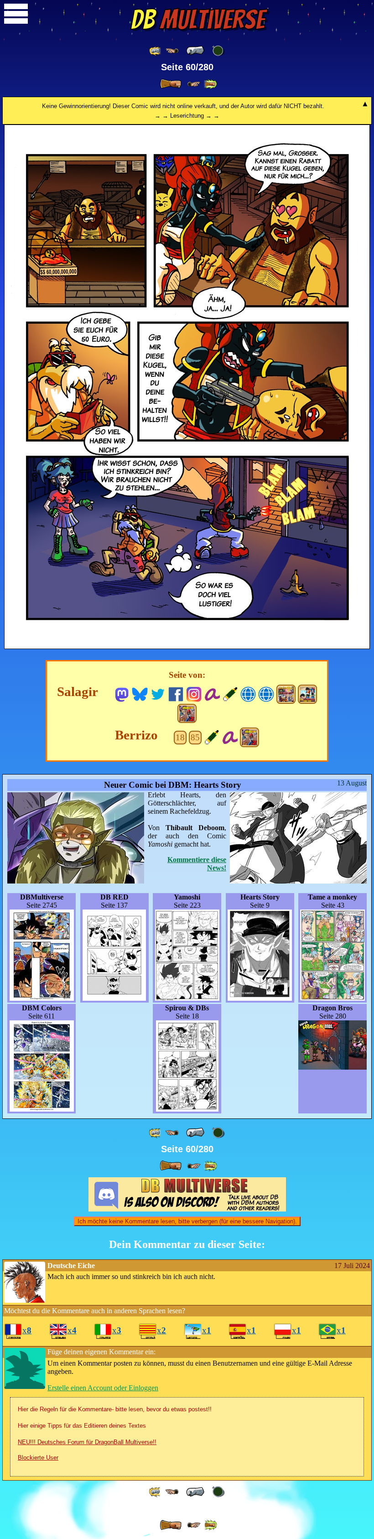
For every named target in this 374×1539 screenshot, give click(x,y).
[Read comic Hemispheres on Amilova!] (212, 693)
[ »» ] (210, 84)
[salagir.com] (266, 693)
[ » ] (170, 84)
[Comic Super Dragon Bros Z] (187, 713)
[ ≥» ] (194, 84)
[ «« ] (155, 51)
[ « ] (195, 50)
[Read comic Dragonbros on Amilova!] (230, 736)
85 (195, 737)
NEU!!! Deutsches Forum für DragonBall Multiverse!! (87, 1442)
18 (180, 737)
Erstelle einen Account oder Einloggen (102, 1388)
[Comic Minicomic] (307, 694)
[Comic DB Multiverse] (286, 694)
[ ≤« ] (172, 51)
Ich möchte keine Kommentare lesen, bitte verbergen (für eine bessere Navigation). (187, 1221)
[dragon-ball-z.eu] (248, 693)
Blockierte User (38, 1457)
